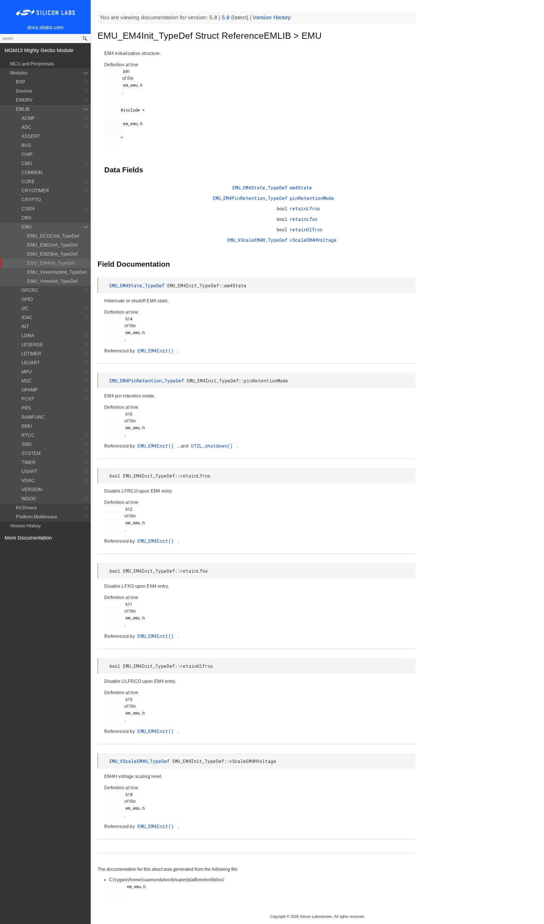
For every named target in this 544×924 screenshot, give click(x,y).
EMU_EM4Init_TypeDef (51, 263)
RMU (27, 426)
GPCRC (30, 290)
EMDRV (24, 100)
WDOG (29, 498)
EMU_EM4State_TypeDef (259, 188)
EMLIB (22, 109)
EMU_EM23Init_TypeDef (52, 254)
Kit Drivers (26, 507)
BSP (20, 82)
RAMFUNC (33, 417)
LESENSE (32, 344)
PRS (26, 408)
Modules (18, 72)
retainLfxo (303, 219)
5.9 (226, 17)
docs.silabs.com (45, 27)
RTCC (28, 435)
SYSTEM (31, 453)
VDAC (28, 480)
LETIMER (31, 353)
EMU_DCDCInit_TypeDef (53, 236)
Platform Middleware (36, 516)
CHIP (27, 154)
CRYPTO (31, 199)
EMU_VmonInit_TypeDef (52, 281)
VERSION (32, 489)
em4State (301, 188)
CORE (28, 181)
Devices (24, 91)
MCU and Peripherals (32, 63)
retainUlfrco (306, 229)
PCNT (28, 399)
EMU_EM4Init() (157, 351)
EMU (27, 226)
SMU (27, 444)
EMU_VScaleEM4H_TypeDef (257, 240)
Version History (25, 525)
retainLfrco (305, 208)
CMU (27, 163)
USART (29, 471)
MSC (27, 380)
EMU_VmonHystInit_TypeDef (56, 272)
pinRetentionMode (312, 198)
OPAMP (30, 390)
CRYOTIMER (35, 190)
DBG (26, 217)
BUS (26, 145)
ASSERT (31, 136)
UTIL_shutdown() (213, 446)
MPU (27, 371)
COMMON (32, 172)
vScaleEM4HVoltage (313, 240)
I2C (25, 308)
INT (25, 326)
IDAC (27, 317)
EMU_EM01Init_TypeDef (52, 245)
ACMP (28, 118)
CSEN (28, 208)
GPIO (27, 299)
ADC (26, 127)
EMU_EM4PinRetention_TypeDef (250, 198)
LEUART (31, 362)
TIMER (29, 462)
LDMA (28, 335)
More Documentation (28, 538)
